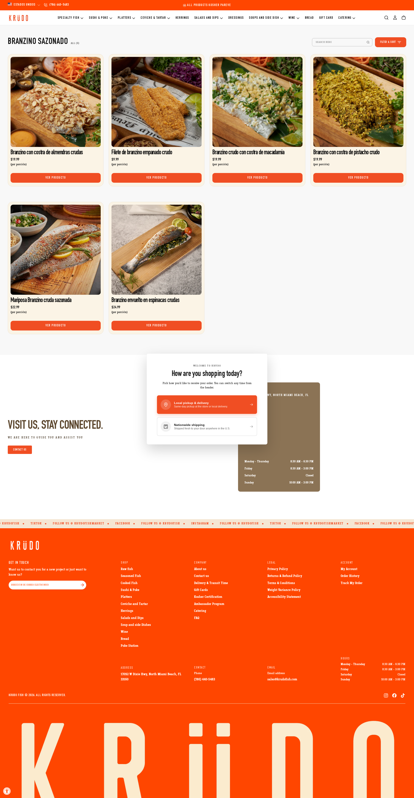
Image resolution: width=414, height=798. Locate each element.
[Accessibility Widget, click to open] (7, 791)
